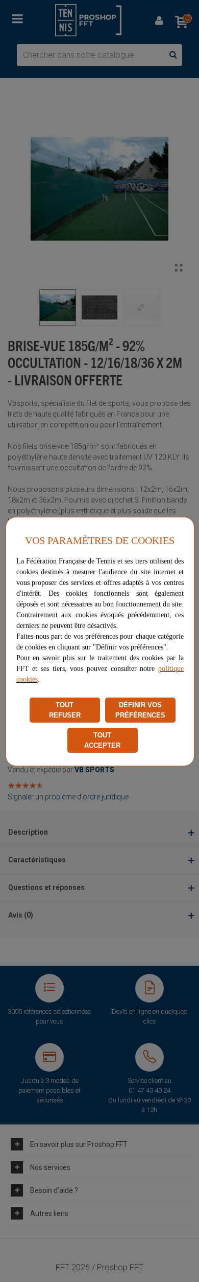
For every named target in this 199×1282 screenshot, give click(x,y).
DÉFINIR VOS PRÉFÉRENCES (140, 710)
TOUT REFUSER (65, 710)
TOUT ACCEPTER (102, 740)
